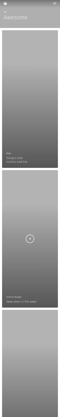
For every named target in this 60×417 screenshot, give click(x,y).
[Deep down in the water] (30, 239)
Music (8, 153)
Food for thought (13, 297)
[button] (54, 3)
